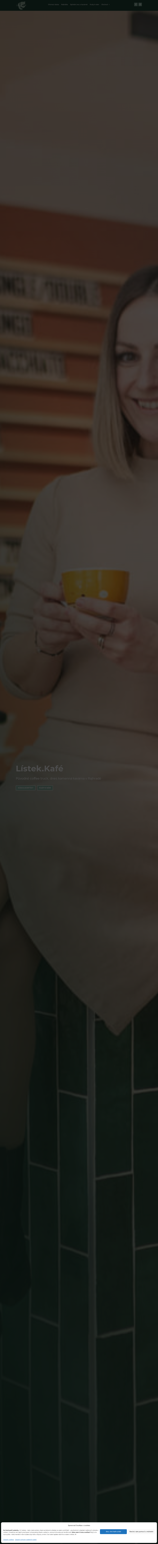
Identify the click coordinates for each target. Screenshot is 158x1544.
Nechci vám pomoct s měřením (141, 1532)
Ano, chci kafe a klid (113, 1532)
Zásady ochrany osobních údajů (26, 1539)
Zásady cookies (8, 1539)
